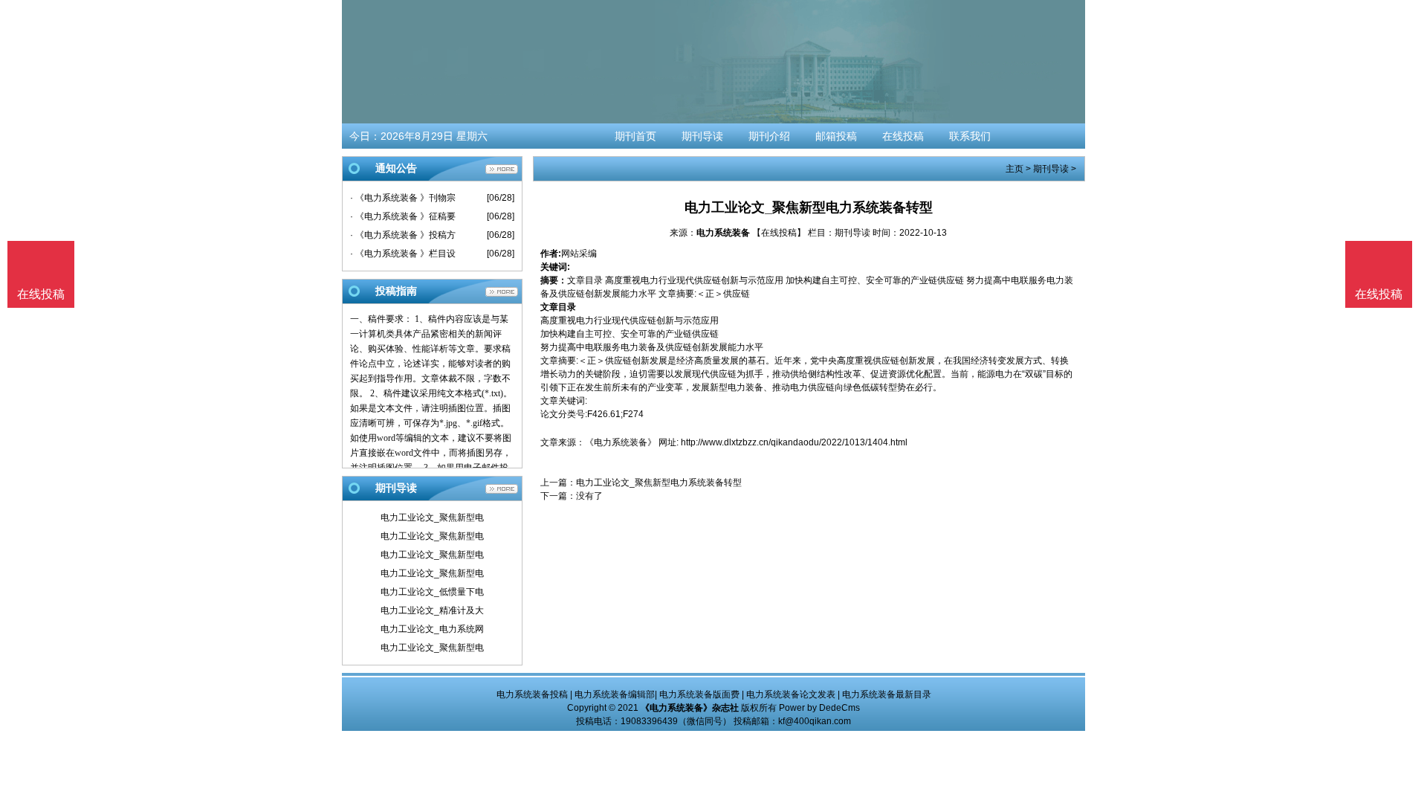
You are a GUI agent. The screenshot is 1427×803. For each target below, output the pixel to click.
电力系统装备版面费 (699, 694)
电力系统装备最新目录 (886, 694)
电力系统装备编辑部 (615, 694)
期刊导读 (702, 136)
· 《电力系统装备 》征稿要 (403, 216)
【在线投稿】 (779, 233)
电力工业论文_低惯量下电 (432, 592)
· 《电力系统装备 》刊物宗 (403, 198)
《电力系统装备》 (620, 442)
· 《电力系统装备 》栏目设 (403, 253)
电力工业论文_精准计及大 (432, 610)
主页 (1014, 169)
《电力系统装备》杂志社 (690, 708)
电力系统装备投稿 (532, 694)
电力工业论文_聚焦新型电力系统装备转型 (659, 482)
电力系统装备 (723, 233)
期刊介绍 (769, 136)
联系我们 (970, 136)
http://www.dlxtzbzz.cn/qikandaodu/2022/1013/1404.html (794, 442)
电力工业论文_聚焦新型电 (432, 517)
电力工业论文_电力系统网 (432, 629)
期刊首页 (635, 136)
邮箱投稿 (836, 136)
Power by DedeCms (819, 708)
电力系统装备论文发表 (790, 694)
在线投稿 (903, 136)
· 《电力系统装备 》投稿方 (403, 235)
